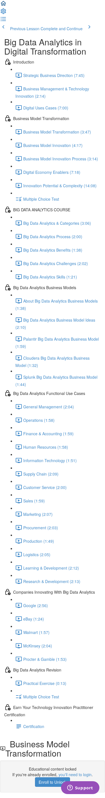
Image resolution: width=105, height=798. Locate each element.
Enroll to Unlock (52, 782)
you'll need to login (75, 774)
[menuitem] (3, 13)
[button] (3, 5)
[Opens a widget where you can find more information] (80, 788)
